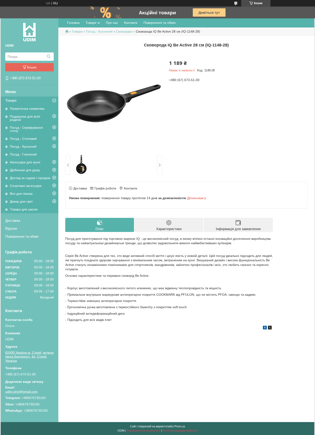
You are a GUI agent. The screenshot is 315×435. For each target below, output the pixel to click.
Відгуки (11, 228)
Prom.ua (179, 426)
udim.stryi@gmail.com (21, 391)
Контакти (130, 22)
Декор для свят (21, 201)
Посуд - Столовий (23, 138)
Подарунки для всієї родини (25, 118)
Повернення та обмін (22, 236)
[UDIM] (29, 32)
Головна (73, 22)
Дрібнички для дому (25, 170)
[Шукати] (48, 56)
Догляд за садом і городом (30, 178)
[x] (270, 328)
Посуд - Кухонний (23, 146)
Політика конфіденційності (180, 430)
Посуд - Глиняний (23, 154)
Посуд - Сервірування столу (26, 129)
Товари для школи (24, 209)
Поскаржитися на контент (143, 430)
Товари (10, 100)
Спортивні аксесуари (26, 186)
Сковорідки (124, 31)
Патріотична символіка (27, 108)
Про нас (112, 22)
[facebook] (265, 328)
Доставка (12, 220)
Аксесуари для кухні (25, 162)
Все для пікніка (21, 193)
